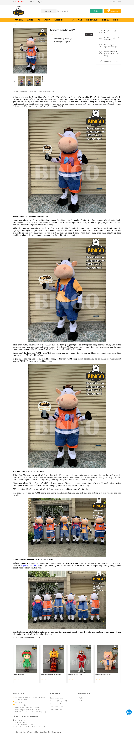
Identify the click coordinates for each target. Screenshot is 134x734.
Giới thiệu (81, 701)
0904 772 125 (19, 702)
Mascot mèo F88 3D (32, 637)
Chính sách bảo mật (56, 710)
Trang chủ (15, 24)
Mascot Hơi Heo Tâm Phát (103, 671)
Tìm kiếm (81, 698)
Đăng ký (119, 1)
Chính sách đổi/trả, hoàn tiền (59, 701)
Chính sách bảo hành (56, 707)
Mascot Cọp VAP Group (75, 671)
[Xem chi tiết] (37, 681)
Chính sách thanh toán (57, 698)
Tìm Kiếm (96, 11)
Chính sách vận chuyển (46, 91)
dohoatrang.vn (57, 732)
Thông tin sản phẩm (20, 91)
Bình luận (33, 91)
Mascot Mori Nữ (19, 671)
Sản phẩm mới (23, 24)
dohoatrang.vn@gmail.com (37, 2)
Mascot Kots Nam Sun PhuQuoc (51, 671)
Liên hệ (52, 35)
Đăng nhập (112, 1)
